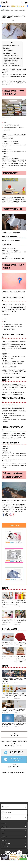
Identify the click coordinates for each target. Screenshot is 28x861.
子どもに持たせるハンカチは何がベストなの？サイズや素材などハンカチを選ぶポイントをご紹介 (20, 659)
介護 (13, 20)
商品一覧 (3, 823)
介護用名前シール (5, 827)
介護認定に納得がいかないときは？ (11, 62)
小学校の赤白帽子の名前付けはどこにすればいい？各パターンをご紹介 (20, 643)
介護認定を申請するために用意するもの (11, 45)
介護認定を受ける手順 (7, 48)
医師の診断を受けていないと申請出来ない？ (13, 58)
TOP (2, 9)
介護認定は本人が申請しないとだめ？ (11, 55)
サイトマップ (4, 847)
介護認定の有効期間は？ (9, 63)
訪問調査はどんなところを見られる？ (11, 57)
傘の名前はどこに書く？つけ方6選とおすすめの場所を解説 (20, 602)
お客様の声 (4, 837)
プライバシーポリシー (6, 843)
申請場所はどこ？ (6, 47)
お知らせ (3, 830)
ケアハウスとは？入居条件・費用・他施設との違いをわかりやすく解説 (7, 620)
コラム (5, 9)
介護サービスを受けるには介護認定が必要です (12, 65)
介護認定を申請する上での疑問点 (9, 53)
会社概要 (3, 840)
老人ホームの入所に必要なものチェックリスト (7, 657)
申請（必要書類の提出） (9, 50)
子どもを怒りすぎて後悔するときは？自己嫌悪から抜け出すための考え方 (20, 620)
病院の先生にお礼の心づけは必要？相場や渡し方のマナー (7, 643)
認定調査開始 (6, 52)
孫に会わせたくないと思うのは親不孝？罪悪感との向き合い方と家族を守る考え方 (7, 603)
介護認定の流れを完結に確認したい (11, 60)
